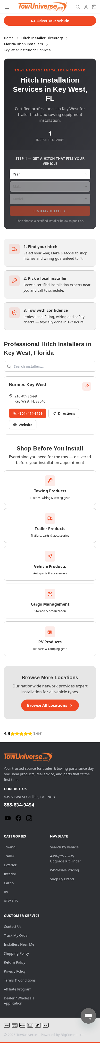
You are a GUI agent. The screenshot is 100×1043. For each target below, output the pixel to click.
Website (25, 424)
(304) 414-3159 (30, 413)
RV (6, 892)
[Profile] (86, 7)
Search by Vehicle (64, 847)
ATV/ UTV (11, 900)
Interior (10, 874)
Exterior (10, 865)
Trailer (9, 856)
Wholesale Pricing (64, 870)
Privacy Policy (14, 971)
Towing (10, 847)
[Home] (42, 7)
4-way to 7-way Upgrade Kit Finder (65, 858)
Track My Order (16, 935)
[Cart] (94, 7)
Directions (66, 413)
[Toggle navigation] (7, 7)
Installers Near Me (19, 944)
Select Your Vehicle (53, 20)
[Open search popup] (78, 7)
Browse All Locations (47, 705)
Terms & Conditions (20, 980)
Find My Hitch (47, 211)
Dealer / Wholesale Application (19, 1000)
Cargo (9, 883)
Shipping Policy (16, 953)
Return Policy (14, 962)
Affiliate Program (17, 989)
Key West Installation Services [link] (27, 50)
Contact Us (12, 926)
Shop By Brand (62, 879)
